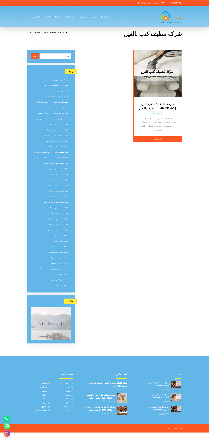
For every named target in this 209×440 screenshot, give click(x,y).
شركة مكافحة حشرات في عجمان (58, 230)
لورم (45, 402)
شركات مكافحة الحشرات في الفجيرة (56, 135)
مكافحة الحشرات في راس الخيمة (58, 258)
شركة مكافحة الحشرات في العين (58, 191)
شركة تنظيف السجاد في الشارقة (58, 146)
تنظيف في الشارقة (42, 102)
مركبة (44, 383)
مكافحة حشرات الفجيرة (61, 285)
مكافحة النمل (41, 269)
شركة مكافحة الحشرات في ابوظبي (57, 185)
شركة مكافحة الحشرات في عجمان (57, 208)
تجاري (44, 391)
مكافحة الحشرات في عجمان (59, 263)
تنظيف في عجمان (43, 113)
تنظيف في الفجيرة (62, 108)
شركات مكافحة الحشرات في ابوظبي (57, 130)
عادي (68, 394)
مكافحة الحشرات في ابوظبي (59, 246)
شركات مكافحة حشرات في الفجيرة (57, 141)
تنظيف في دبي (46, 108)
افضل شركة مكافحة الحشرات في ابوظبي (55, 85)
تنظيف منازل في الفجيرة (60, 119)
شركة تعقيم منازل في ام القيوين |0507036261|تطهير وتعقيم (100, 396)
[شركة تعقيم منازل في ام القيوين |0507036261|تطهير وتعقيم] (122, 398)
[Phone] (7, 418)
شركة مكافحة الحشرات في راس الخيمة (56, 202)
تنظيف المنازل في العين (60, 102)
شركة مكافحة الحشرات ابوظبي (58, 174)
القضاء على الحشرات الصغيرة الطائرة (56, 96)
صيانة (68, 391)
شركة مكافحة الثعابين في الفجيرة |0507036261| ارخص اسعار (99, 408)
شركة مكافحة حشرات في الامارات (57, 224)
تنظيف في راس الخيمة (61, 113)
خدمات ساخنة (41, 410)
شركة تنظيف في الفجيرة (41, 158)
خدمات (44, 394)
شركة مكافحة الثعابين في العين (58, 169)
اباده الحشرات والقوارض (60, 80)
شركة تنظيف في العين (61, 158)
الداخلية (67, 398)
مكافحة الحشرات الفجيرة (60, 241)
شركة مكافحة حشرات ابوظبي (59, 213)
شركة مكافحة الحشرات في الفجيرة (57, 196)
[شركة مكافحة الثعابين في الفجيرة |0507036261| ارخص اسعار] (122, 410)
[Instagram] (7, 433)
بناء (69, 387)
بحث (35, 56)
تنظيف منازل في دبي (40, 119)
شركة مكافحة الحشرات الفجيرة (58, 180)
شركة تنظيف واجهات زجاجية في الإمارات (55, 163)
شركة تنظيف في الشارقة (42, 152)
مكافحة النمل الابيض (62, 274)
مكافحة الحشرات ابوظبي (60, 235)
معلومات (67, 406)
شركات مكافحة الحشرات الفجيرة (58, 124)
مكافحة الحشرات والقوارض (59, 269)
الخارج (44, 398)
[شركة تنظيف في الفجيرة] (170, 16)
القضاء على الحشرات (61, 91)
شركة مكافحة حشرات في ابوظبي (58, 219)
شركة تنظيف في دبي (61, 152)
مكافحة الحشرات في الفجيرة (59, 252)
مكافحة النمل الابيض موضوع (59, 280)
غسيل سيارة (42, 387)
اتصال (68, 402)
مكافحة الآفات (65, 383)
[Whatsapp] (7, 426)
